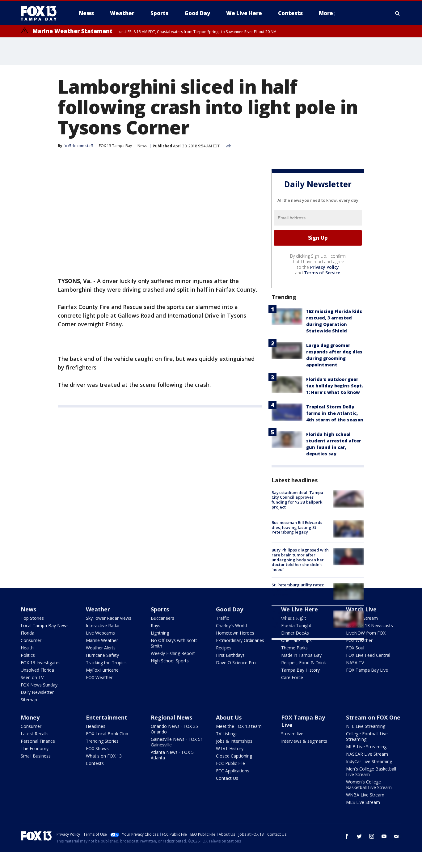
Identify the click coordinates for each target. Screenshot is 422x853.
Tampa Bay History (300, 670)
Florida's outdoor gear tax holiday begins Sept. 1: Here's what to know (334, 385)
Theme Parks (294, 648)
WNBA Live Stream (365, 795)
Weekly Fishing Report (173, 653)
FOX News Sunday (39, 685)
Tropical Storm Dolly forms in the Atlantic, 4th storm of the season (334, 413)
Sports (160, 609)
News (142, 145)
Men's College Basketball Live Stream (371, 771)
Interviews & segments (304, 741)
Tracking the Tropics (106, 662)
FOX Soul (355, 648)
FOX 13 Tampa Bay (115, 145)
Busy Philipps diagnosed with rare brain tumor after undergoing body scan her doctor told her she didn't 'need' (300, 559)
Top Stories (32, 618)
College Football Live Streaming (367, 736)
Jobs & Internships (234, 741)
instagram (372, 836)
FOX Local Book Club (107, 734)
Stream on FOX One (373, 717)
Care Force (292, 677)
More (326, 13)
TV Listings (227, 734)
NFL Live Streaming (365, 726)
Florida (27, 633)
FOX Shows (97, 748)
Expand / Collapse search (397, 13)
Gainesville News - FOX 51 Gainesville (177, 742)
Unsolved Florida (37, 670)
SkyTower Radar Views (108, 618)
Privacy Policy (324, 267)
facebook (347, 836)
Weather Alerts (101, 648)
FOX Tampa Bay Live (367, 670)
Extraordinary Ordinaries (240, 640)
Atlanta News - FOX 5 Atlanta (172, 755)
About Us (229, 717)
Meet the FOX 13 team (239, 726)
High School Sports (170, 661)
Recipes (223, 648)
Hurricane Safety (102, 655)
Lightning (160, 633)
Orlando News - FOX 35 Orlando (174, 729)
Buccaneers (162, 618)
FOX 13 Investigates (41, 662)
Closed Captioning (234, 756)
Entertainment (106, 717)
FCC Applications (232, 771)
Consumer (31, 640)
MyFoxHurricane (102, 670)
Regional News (171, 717)
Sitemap (29, 700)
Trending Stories (102, 741)
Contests (95, 763)
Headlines (95, 726)
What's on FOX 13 (104, 756)
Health (27, 648)
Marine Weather (102, 640)
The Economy (35, 748)
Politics (28, 655)
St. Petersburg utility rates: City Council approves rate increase (298, 589)
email (396, 836)
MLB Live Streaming (366, 747)
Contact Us (227, 778)
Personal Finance (38, 741)
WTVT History (229, 748)
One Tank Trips (296, 640)
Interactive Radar (103, 625)
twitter (359, 836)
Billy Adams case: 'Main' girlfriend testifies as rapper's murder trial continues (295, 620)
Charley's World (231, 625)
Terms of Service (322, 273)
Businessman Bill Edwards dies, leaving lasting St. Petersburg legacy (297, 527)
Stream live (292, 734)
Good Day (229, 609)
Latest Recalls (35, 734)
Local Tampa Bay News (45, 625)
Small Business (36, 756)
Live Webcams (100, 633)
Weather (98, 609)
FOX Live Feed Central (368, 655)
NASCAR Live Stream (367, 754)
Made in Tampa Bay (301, 655)
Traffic (222, 618)
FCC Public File (230, 763)
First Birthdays (230, 655)
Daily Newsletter (37, 692)
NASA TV (355, 662)
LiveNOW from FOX (366, 633)
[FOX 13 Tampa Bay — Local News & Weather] (41, 13)
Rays (155, 625)
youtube (384, 836)
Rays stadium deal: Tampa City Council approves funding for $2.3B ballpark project (297, 500)
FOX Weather (99, 677)
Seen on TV (32, 677)
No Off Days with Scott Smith (174, 643)
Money (30, 717)
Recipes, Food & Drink (303, 662)
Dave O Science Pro (236, 662)
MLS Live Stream (363, 802)
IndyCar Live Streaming (369, 761)
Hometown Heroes (235, 633)
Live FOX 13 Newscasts (369, 625)
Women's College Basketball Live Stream (369, 784)
